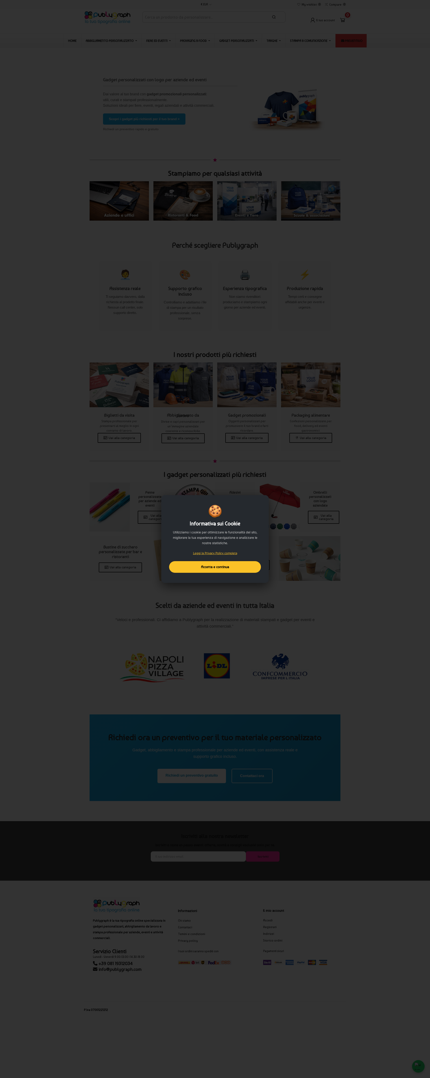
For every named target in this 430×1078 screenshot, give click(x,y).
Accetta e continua (215, 567)
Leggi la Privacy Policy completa (215, 553)
